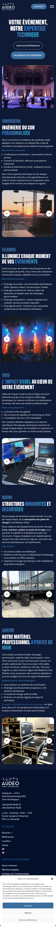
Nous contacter (9, 865)
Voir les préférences (28, 920)
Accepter (28, 905)
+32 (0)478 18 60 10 (11, 804)
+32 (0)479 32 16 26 (11, 807)
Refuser (28, 912)
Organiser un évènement (28, 55)
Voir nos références (28, 45)
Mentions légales (10, 870)
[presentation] (7, 214)
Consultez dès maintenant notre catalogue (23, 704)
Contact (39, 6)
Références (8, 837)
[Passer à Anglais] (8, 849)
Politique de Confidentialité (15, 874)
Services (6, 833)
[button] (52, 879)
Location (6, 841)
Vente (5, 845)
